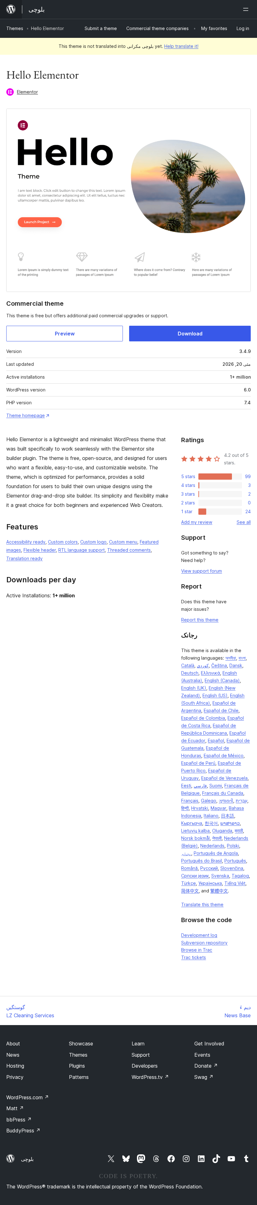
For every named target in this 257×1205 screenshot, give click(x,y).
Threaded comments (129, 550)
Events (202, 1055)
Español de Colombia (203, 718)
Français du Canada (222, 793)
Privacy (15, 1077)
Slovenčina (231, 868)
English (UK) (193, 688)
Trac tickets (193, 957)
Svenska (220, 875)
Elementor (27, 91)
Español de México (224, 755)
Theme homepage (25, 415)
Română (189, 868)
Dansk (235, 665)
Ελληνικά (210, 673)
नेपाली (217, 838)
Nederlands (212, 845)
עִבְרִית (241, 800)
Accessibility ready (25, 541)
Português (235, 860)
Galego (208, 800)
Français (189, 800)
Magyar (218, 808)
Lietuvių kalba (195, 830)
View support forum (201, 571)
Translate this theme (202, 904)
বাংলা (242, 658)
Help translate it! (181, 46)
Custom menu (123, 541)
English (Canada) (222, 680)
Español (216, 740)
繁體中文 (219, 890)
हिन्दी (185, 808)
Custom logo (93, 541)
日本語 (227, 815)
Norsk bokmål (195, 838)
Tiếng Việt (234, 883)
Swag (203, 1077)
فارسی (200, 785)
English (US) (215, 695)
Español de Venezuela (224, 778)
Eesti (186, 785)
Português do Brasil (201, 860)
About (13, 1043)
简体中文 (190, 890)
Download (190, 333)
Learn (138, 1043)
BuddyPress (23, 1130)
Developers (145, 1066)
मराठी (239, 830)
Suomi (215, 785)
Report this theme (199, 619)
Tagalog (240, 875)
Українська (210, 883)
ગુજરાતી (226, 800)
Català (187, 665)
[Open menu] (247, 9)
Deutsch (189, 673)
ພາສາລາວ (230, 823)
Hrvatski (199, 808)
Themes (14, 28)
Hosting (15, 1066)
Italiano (211, 815)
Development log (199, 935)
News (12, 1055)
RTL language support (81, 550)
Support (141, 1055)
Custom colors (63, 541)
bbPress (19, 1119)
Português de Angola (216, 853)
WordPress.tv (150, 1077)
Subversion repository (204, 942)
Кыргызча (191, 823)
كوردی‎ (203, 665)
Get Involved (209, 1043)
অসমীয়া (230, 658)
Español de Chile (221, 710)
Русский (209, 868)
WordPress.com (27, 1097)
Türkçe (188, 883)
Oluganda (222, 830)
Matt (15, 1108)
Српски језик (195, 875)
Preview (65, 333)
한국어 (211, 823)
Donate (206, 1066)
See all (244, 522)
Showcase (81, 1043)
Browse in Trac (196, 949)
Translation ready (24, 558)
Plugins (77, 1066)
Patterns (79, 1077)
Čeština (219, 665)
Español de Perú (198, 763)
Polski (233, 845)
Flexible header (40, 550)
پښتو (186, 853)
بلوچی (27, 1159)
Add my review (196, 522)
